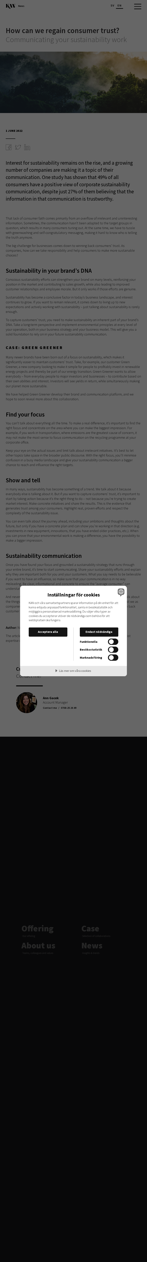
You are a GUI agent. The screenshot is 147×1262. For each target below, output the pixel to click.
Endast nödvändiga (99, 632)
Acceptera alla (48, 632)
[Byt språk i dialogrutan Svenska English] (120, 592)
